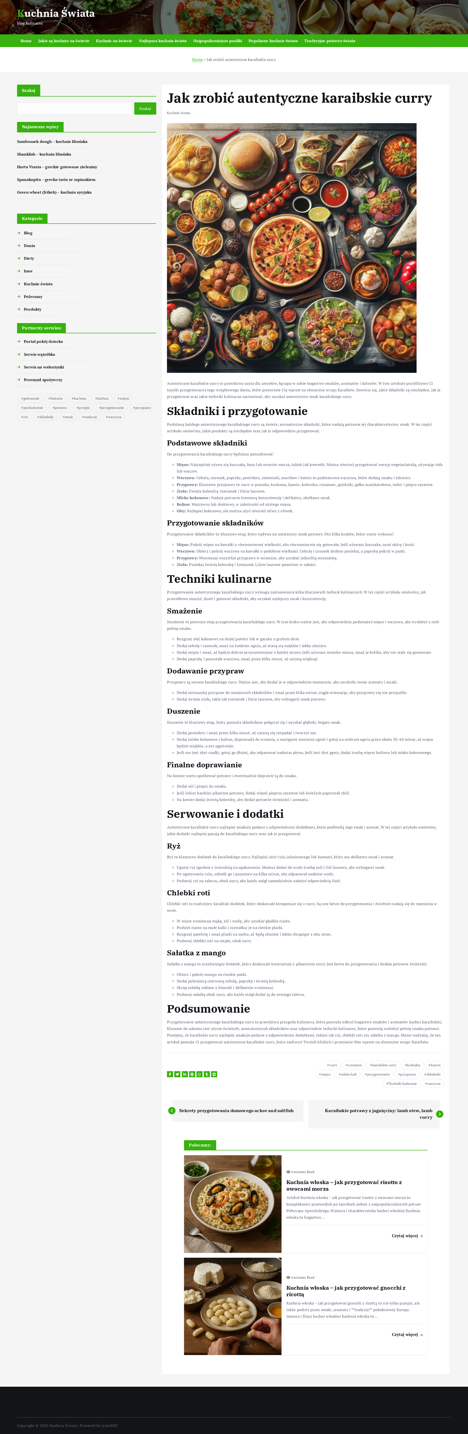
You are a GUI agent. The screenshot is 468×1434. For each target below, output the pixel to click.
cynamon (355, 1065)
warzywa (114, 417)
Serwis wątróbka (39, 354)
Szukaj (28, 90)
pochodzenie (33, 407)
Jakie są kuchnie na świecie (63, 40)
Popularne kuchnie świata (273, 40)
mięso (124, 398)
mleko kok (349, 1074)
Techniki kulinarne (402, 1083)
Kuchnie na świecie (114, 40)
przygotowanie (112, 407)
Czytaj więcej (405, 1235)
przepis (84, 407)
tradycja (90, 417)
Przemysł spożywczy (43, 379)
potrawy (61, 407)
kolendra (413, 1065)
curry (333, 1065)
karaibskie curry (384, 1065)
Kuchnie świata (38, 284)
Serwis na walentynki (44, 367)
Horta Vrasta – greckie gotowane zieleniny (57, 166)
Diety (29, 258)
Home (26, 40)
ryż (25, 417)
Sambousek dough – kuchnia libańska (52, 141)
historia (56, 398)
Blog (28, 233)
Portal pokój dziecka (43, 341)
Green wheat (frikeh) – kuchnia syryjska (54, 192)
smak (69, 417)
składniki (46, 417)
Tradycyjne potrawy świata (329, 40)
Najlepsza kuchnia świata (163, 40)
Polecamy (33, 296)
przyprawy (143, 407)
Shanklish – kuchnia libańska (44, 154)
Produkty (32, 309)
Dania (29, 245)
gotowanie (31, 398)
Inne (28, 271)
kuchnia (80, 398)
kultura (103, 398)
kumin (435, 1065)
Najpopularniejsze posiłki (217, 40)
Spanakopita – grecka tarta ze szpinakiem (56, 179)
